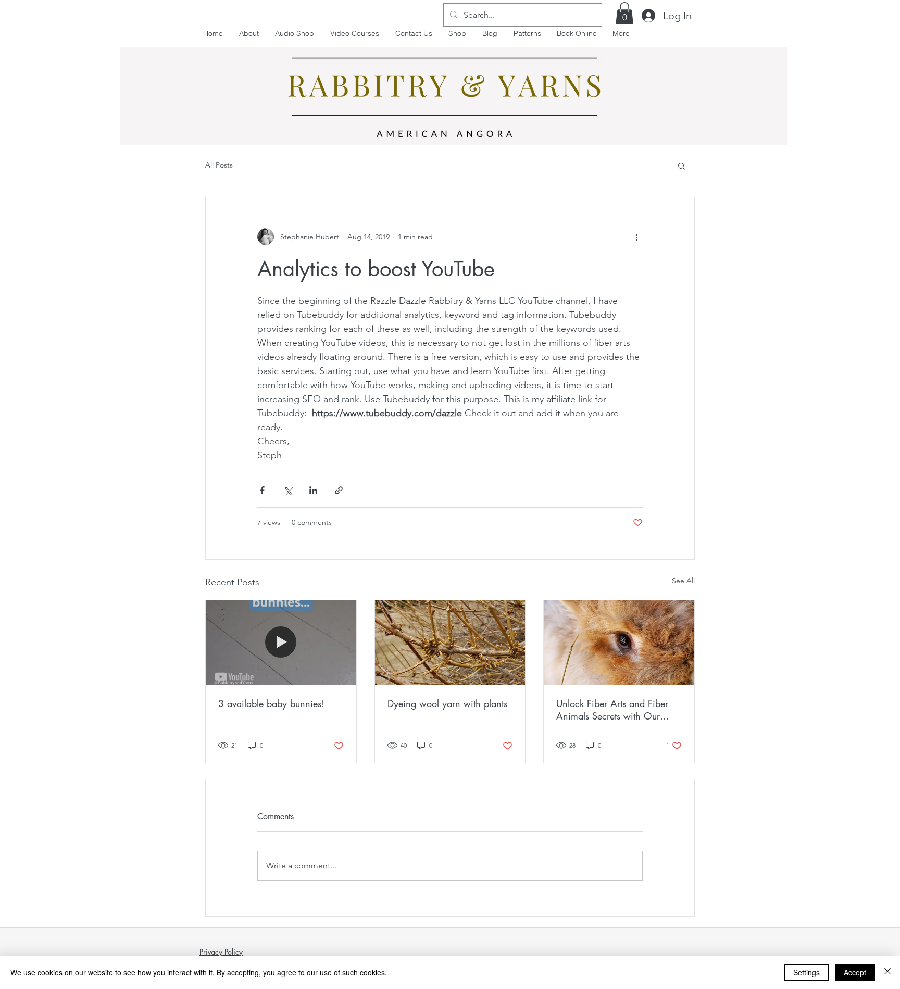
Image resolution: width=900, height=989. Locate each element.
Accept (855, 972)
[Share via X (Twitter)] (288, 490)
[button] (624, 13)
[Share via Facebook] (262, 490)
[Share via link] (339, 490)
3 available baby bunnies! (271, 703)
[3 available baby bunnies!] (281, 642)
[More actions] (636, 236)
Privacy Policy (221, 952)
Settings (806, 972)
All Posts (219, 165)
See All (683, 580)
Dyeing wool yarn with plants (447, 703)
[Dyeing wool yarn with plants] (450, 642)
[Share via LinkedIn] (313, 490)
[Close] (887, 972)
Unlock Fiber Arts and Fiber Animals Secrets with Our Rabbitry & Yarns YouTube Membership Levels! (612, 709)
